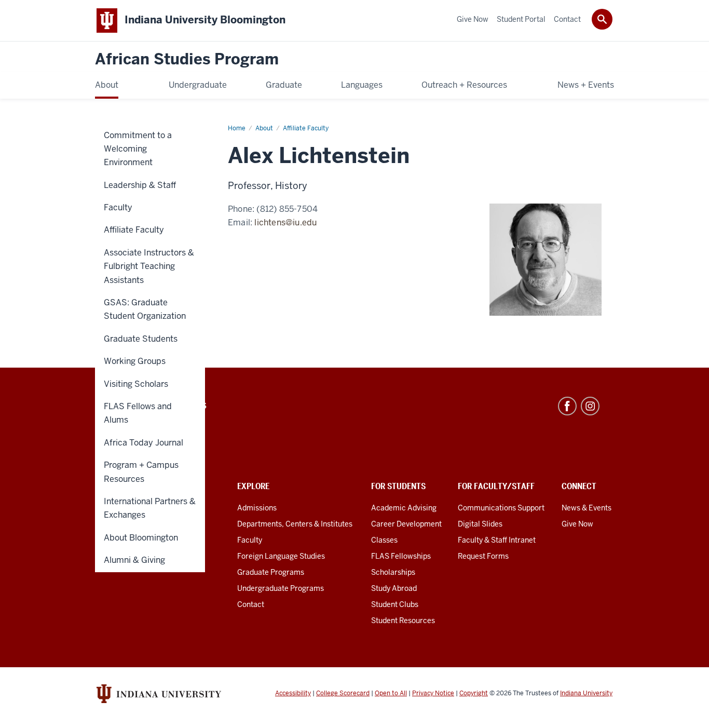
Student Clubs (394, 604)
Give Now (577, 524)
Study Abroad (394, 588)
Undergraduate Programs (280, 588)
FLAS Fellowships (401, 556)
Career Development (406, 524)
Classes (384, 540)
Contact (250, 604)
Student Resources (403, 620)
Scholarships (393, 572)
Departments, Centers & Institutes (294, 524)
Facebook (567, 406)
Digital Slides (480, 524)
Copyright (473, 693)
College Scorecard (343, 693)
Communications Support (501, 507)
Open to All (391, 693)
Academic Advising (404, 507)
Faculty (249, 540)
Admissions (257, 507)
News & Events (586, 507)
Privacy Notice (433, 693)
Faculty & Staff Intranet (497, 540)
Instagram (590, 406)
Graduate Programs (270, 572)
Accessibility (293, 693)
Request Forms (483, 556)
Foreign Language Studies (281, 556)
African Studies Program (187, 59)
